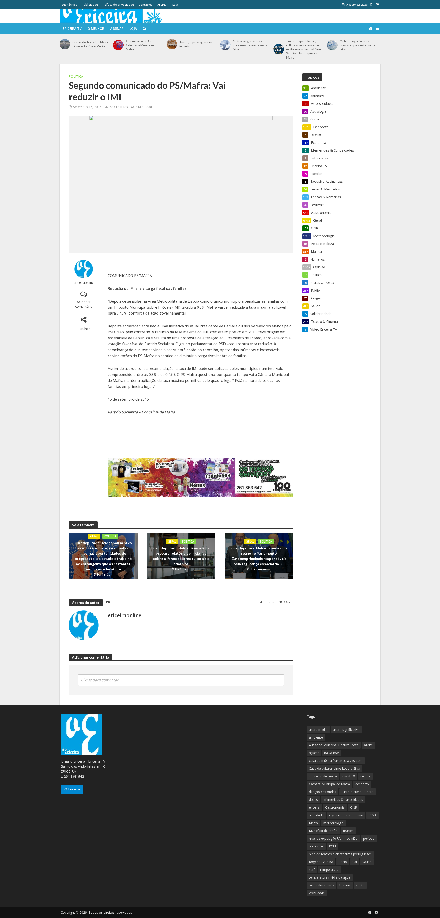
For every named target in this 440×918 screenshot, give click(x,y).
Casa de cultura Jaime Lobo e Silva (334, 768)
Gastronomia (335, 807)
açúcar (314, 753)
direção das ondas (322, 792)
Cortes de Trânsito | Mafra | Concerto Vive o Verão (90, 44)
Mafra (313, 823)
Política (76, 76)
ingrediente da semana (346, 815)
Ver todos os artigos (275, 601)
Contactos (146, 5)
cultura (365, 776)
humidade (316, 815)
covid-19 (348, 776)
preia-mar (316, 846)
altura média (318, 729)
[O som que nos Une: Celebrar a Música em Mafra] (118, 45)
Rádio (342, 862)
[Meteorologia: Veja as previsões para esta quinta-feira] (332, 45)
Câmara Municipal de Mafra (329, 784)
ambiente (316, 737)
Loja (175, 5)
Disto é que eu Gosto (358, 792)
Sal (354, 862)
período (369, 838)
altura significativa (346, 729)
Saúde (366, 862)
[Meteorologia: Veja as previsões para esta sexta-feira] (225, 45)
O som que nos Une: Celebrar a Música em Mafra (140, 45)
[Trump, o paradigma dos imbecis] (172, 44)
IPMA (372, 815)
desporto (362, 784)
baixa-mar (331, 753)
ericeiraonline (84, 282)
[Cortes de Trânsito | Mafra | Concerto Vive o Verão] (65, 44)
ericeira (314, 807)
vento (360, 885)
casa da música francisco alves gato (336, 760)
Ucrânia (345, 885)
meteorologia (333, 823)
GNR (353, 807)
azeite (368, 745)
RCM (332, 846)
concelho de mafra (323, 776)
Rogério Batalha (321, 862)
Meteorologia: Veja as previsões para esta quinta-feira (358, 45)
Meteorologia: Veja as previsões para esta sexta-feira (250, 45)
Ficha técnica (68, 5)
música (348, 830)
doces (313, 799)
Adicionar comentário (83, 304)
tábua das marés (321, 885)
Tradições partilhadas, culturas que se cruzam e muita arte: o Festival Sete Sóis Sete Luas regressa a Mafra (303, 49)
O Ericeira (72, 789)
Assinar (162, 5)
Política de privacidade (118, 5)
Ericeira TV (72, 28)
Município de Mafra (323, 830)
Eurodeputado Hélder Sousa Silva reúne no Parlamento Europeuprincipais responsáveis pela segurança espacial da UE (259, 556)
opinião (352, 838)
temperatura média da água (329, 877)
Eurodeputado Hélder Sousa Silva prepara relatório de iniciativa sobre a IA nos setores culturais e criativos (181, 556)
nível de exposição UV (325, 838)
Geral (94, 536)
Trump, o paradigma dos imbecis (195, 44)
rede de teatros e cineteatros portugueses (340, 854)
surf (312, 869)
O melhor (96, 28)
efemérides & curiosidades (343, 799)
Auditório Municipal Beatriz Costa (333, 745)
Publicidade (90, 5)
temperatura (329, 869)
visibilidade (317, 893)
